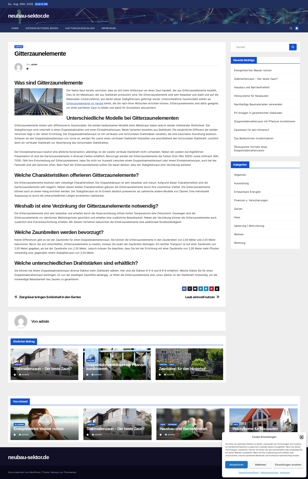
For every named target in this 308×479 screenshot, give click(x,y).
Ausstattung (241, 183)
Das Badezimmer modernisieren (254, 138)
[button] (301, 437)
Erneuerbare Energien (247, 191)
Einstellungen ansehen (288, 464)
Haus (172, 364)
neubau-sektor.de (28, 16)
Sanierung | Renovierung (249, 225)
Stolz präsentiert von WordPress (24, 472)
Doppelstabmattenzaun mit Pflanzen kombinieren (116, 366)
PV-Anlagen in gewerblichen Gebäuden (258, 112)
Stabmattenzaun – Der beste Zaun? (43, 369)
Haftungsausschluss (269, 472)
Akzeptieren (236, 464)
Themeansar (70, 472)
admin (34, 64)
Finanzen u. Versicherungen (251, 200)
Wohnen (239, 234)
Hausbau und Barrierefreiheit (252, 87)
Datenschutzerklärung (249, 472)
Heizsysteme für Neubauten (251, 95)
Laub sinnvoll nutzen (200, 297)
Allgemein (240, 174)
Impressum (285, 472)
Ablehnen (260, 464)
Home (15, 28)
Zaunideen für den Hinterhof (182, 369)
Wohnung (239, 242)
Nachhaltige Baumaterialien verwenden (258, 104)
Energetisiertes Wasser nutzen (253, 70)
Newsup (55, 472)
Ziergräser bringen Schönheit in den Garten (50, 297)
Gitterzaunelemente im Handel (84, 103)
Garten (18, 47)
